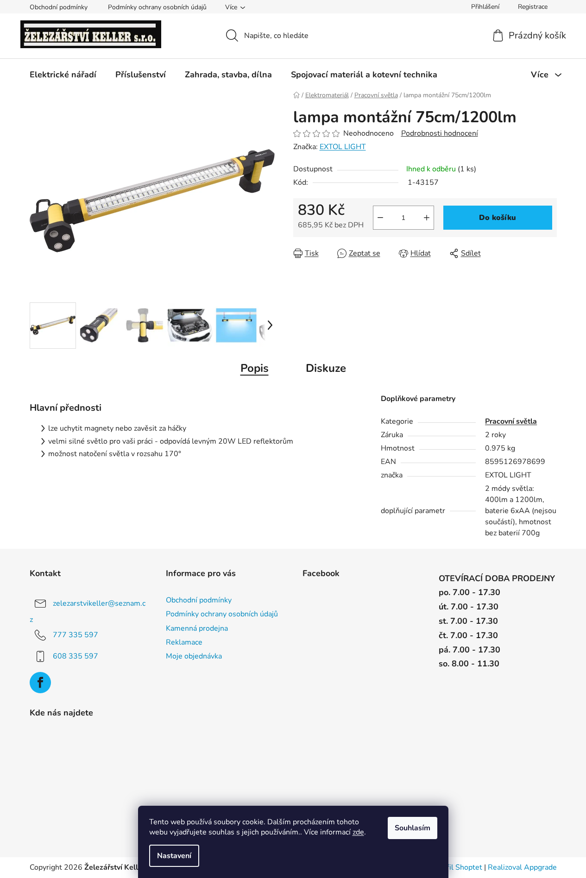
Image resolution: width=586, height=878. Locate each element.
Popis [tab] (254, 368)
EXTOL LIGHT (343, 147)
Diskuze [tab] (326, 368)
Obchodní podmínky (59, 7)
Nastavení (174, 856)
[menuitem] (63, 74)
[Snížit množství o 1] (380, 217)
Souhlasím (412, 828)
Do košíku (497, 218)
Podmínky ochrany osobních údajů (157, 7)
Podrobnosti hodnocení (439, 133)
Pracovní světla (511, 421)
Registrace (533, 6)
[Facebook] (40, 682)
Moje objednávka (194, 656)
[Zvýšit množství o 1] (427, 217)
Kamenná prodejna (197, 628)
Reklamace (184, 642)
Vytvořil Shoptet (454, 867)
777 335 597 (75, 635)
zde (358, 832)
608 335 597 (75, 656)
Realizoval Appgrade (522, 867)
